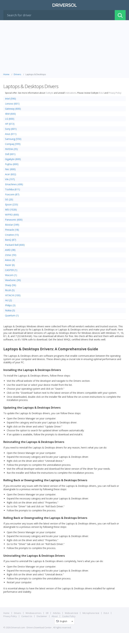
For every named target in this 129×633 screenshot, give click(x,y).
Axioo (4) (10, 260)
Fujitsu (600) (11, 164)
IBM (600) (10, 113)
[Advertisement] (64, 47)
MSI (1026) (11, 209)
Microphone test (90, 613)
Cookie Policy (68, 616)
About (55, 616)
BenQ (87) (10, 239)
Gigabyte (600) (13, 159)
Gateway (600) (13, 108)
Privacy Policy (115, 93)
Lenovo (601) (12, 103)
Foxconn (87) (12, 194)
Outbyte (49, 93)
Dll (47, 613)
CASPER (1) (11, 270)
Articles (56, 613)
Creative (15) (12, 234)
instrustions (70, 93)
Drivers (17, 613)
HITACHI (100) (12, 295)
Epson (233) (11, 204)
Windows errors (33, 613)
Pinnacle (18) (12, 229)
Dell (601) (10, 154)
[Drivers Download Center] (64, 5)
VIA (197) (10, 179)
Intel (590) (10, 98)
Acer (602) (10, 174)
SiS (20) (9, 199)
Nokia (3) (10, 310)
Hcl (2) (8, 300)
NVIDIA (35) (11, 149)
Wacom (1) (11, 275)
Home (6, 613)
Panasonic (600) (14, 219)
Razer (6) (10, 265)
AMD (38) (10, 249)
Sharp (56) (10, 285)
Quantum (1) (12, 315)
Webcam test (71, 613)
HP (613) (9, 123)
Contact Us (26, 616)
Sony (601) (11, 128)
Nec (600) (10, 169)
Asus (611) (10, 133)
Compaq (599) (12, 144)
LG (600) (9, 118)
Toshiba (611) (12, 189)
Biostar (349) (12, 224)
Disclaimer (42, 616)
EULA (101, 93)
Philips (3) (10, 305)
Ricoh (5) (10, 290)
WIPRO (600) (12, 214)
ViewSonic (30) (13, 280)
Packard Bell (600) (15, 244)
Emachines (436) (14, 184)
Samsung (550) (13, 139)
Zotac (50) (10, 254)
